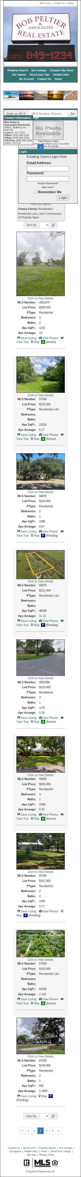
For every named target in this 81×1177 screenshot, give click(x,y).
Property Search (18, 70)
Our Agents (19, 74)
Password (35, 173)
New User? (48, 187)
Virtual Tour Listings (60, 1151)
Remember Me (49, 192)
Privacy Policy (46, 1154)
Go (72, 113)
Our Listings (38, 70)
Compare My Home (61, 70)
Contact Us (59, 3)
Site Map (31, 1154)
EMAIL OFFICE (13, 143)
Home (70, 3)
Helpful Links (61, 74)
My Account (45, 3)
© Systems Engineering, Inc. (41, 1171)
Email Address (39, 163)
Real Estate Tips (40, 74)
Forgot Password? (48, 183)
